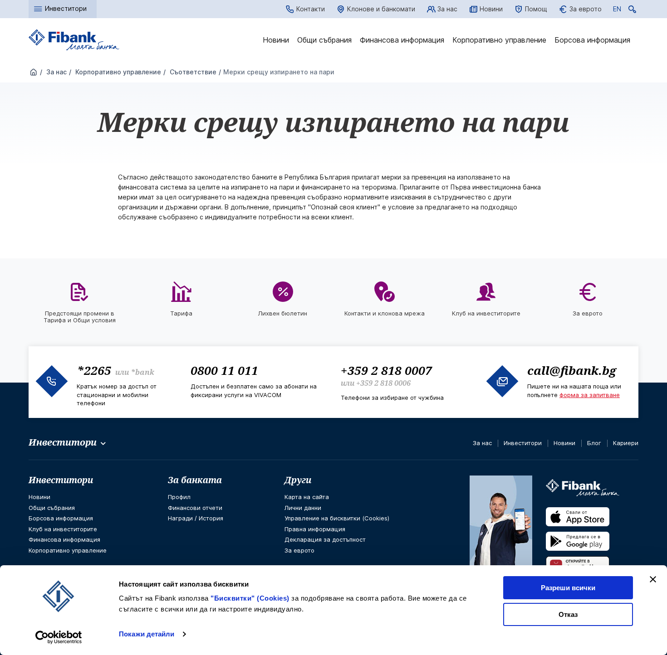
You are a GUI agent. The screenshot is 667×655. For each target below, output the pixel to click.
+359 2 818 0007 (386, 370)
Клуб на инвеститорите (63, 529)
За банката (195, 480)
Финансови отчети (195, 507)
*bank (142, 372)
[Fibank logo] (74, 40)
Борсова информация (592, 39)
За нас (447, 9)
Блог (594, 442)
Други (297, 480)
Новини (491, 9)
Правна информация (314, 529)
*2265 (94, 370)
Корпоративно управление (499, 39)
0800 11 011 (224, 370)
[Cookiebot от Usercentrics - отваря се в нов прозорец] (58, 637)
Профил (179, 496)
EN (617, 10)
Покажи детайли (146, 634)
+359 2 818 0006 (383, 383)
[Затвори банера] (653, 579)
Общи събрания (324, 39)
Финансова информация (402, 39)
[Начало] (33, 72)
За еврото (585, 9)
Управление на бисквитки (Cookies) (336, 518)
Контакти (310, 9)
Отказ (568, 614)
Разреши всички (568, 588)
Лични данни (302, 507)
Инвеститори (523, 442)
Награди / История (195, 518)
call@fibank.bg (571, 370)
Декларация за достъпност (325, 539)
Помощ (536, 9)
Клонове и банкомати (381, 9)
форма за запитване (589, 394)
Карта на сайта (306, 496)
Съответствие (192, 72)
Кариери (625, 442)
